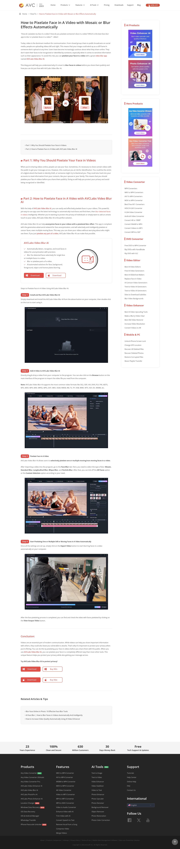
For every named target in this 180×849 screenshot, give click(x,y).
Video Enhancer (98, 781)
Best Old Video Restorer (134, 320)
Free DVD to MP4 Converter (135, 245)
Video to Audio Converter (66, 807)
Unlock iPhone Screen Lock (135, 341)
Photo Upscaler (98, 799)
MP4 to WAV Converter (65, 803)
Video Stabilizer (98, 786)
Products (64, 5)
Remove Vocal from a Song (66, 824)
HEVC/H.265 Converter (133, 208)
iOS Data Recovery (28, 811)
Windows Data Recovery (30, 807)
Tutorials (130, 773)
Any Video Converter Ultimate (32, 777)
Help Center (131, 777)
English (134, 805)
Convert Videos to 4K (133, 328)
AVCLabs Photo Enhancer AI (31, 799)
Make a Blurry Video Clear (135, 316)
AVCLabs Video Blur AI (35, 59)
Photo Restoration (99, 816)
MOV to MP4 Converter (134, 200)
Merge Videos (61, 833)
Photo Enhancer (98, 794)
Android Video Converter (134, 216)
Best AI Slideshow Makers (134, 275)
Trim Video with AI (63, 816)
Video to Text (97, 790)
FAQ (128, 786)
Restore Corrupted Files (134, 357)
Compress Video (62, 829)
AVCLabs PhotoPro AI (29, 794)
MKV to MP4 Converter (65, 773)
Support (130, 5)
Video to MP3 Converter (65, 794)
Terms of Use (86, 840)
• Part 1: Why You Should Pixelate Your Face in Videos (45, 145)
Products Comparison (54, 840)
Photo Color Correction (101, 820)
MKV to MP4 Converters (134, 192)
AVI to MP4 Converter (64, 777)
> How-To (32, 14)
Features (79, 5)
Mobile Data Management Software (104, 840)
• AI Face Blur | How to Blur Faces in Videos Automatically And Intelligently (53, 715)
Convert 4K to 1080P (133, 220)
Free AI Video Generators (134, 271)
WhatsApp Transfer (28, 820)
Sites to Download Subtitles (135, 294)
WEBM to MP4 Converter (65, 781)
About (42, 840)
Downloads (119, 5)
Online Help (131, 781)
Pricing (106, 5)
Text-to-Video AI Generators (135, 287)
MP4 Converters (131, 188)
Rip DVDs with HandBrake (135, 249)
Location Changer (28, 803)
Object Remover (98, 811)
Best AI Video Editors (133, 267)
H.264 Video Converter (133, 212)
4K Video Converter (63, 790)
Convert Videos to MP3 (133, 228)
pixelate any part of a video (47, 233)
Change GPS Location (133, 345)
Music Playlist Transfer (133, 361)
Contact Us (131, 790)
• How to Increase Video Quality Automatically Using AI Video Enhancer (52, 719)
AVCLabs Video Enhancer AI (31, 786)
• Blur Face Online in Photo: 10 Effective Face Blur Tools (46, 711)
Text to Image (97, 773)
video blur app (101, 56)
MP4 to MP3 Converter (65, 799)
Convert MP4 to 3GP (132, 232)
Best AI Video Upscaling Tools (136, 312)
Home (53, 5)
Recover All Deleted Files (134, 349)
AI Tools (93, 5)
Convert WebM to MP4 (133, 224)
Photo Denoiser (98, 803)
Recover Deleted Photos (134, 353)
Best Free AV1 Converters (134, 204)
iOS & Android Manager (30, 816)
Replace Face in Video (133, 279)
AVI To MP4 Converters (133, 196)
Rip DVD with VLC (131, 253)
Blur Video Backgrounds (134, 298)
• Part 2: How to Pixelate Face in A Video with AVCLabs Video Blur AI (51, 149)
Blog (139, 5)
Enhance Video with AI (64, 811)
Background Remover (100, 807)
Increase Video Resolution (135, 324)
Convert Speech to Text (65, 820)
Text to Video (97, 777)
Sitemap (66, 840)
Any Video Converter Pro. (31, 781)
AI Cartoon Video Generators (136, 283)
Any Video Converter (29, 773)
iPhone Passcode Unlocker (31, 824)
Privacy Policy (75, 840)
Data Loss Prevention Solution (129, 840)
